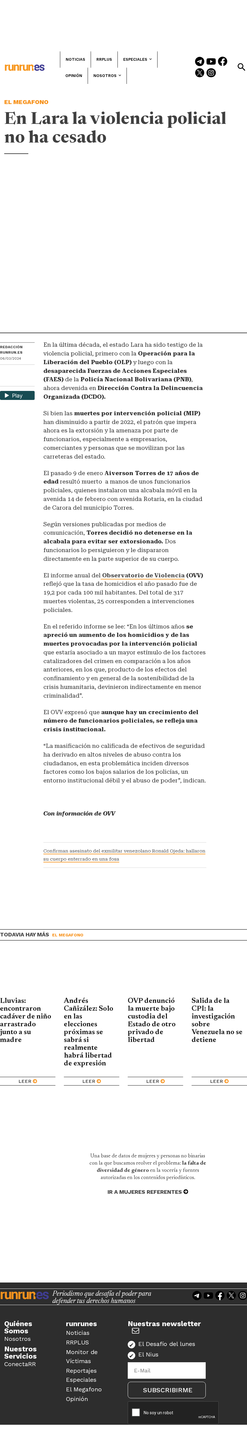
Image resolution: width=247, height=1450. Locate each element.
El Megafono (26, 102)
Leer (24, 1081)
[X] (5, 381)
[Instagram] (211, 73)
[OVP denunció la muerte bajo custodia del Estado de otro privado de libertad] (155, 973)
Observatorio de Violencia (143, 575)
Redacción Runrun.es (11, 350)
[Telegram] (199, 62)
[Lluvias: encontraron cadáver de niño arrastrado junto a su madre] (27, 973)
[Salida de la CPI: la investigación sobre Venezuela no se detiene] (219, 973)
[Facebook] (222, 62)
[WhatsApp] (15, 371)
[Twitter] (199, 73)
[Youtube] (211, 62)
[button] (241, 67)
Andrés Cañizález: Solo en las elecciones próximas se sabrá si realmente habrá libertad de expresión (88, 1032)
